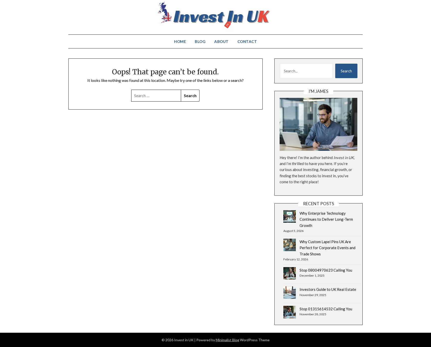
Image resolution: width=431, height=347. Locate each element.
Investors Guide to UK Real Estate (328, 289)
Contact (247, 41)
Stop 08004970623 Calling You (326, 270)
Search (346, 71)
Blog (200, 41)
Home (180, 41)
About (221, 41)
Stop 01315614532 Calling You (326, 309)
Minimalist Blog (227, 340)
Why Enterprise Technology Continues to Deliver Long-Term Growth (326, 219)
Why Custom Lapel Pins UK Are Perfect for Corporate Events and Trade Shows (327, 247)
